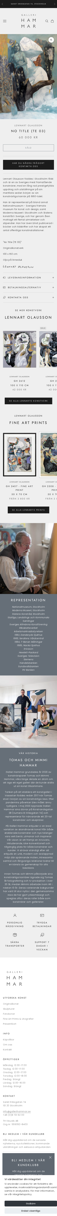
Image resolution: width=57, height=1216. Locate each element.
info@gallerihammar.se (17, 1111)
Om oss (7, 1044)
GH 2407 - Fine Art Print (19, 488)
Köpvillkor (8, 1039)
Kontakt (7, 1049)
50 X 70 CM (20, 494)
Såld (28, 147)
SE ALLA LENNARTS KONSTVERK (28, 400)
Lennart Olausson (28, 125)
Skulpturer (9, 1008)
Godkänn (31, 1203)
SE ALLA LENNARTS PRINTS (28, 510)
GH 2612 (19, 380)
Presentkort (9, 1023)
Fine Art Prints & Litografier (18, 1018)
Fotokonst (9, 1013)
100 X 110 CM (19, 385)
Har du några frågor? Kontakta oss (28, 165)
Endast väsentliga (30, 1210)
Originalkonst (11, 1003)
